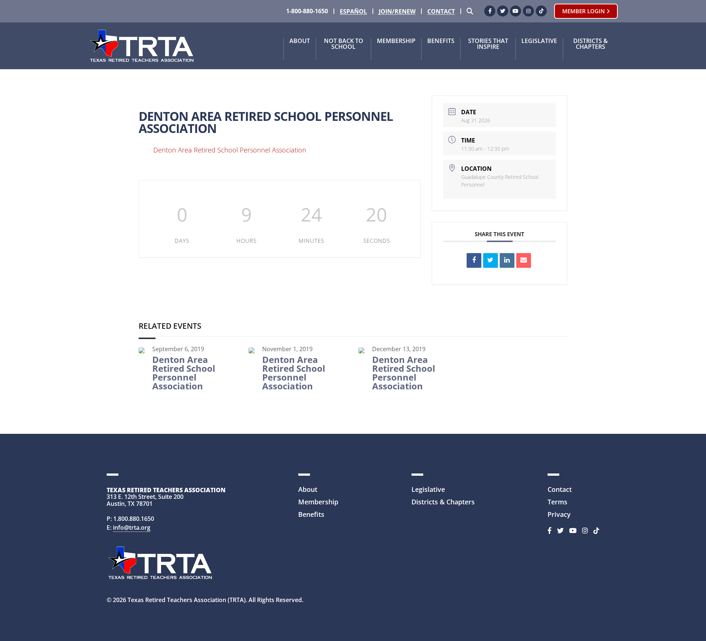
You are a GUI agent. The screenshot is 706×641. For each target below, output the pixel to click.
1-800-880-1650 (307, 11)
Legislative (539, 41)
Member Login (584, 11)
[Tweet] (490, 260)
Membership (396, 41)
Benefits (440, 41)
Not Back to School (343, 44)
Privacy (559, 514)
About (299, 41)
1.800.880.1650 (133, 519)
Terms (557, 501)
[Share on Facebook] (474, 260)
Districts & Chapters (590, 44)
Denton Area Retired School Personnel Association (229, 149)
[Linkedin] (507, 260)
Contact (441, 11)
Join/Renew (397, 11)
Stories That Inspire (488, 44)
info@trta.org (131, 527)
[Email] (523, 260)
